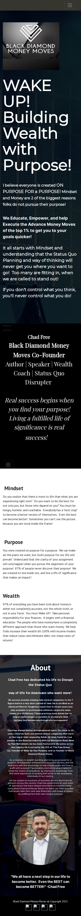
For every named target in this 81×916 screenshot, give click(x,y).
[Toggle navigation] (70, 5)
